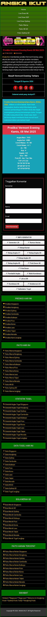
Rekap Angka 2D (24, 258)
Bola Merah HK (10, 508)
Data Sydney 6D (11, 488)
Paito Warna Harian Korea (14, 572)
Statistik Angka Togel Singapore (16, 404)
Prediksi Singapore (12, 304)
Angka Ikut (6, 57)
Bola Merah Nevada (12, 535)
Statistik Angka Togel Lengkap (16, 438)
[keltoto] (23, 41)
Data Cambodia (10, 461)
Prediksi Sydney (11, 311)
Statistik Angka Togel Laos (14, 428)
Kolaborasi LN (34, 284)
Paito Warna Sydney (12, 357)
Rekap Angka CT (14, 253)
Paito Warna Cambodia (13, 361)
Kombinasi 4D (13, 284)
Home (23, 9)
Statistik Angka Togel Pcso (14, 421)
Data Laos (8, 475)
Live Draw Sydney (23, 21)
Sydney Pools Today (15, 601)
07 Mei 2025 (8, 53)
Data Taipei (9, 478)
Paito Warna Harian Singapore (16, 551)
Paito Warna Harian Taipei (14, 578)
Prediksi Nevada (11, 334)
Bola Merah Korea (11, 525)
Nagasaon (13, 598)
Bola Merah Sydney (12, 511)
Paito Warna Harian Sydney (15, 558)
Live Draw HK (23, 13)
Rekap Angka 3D (35, 253)
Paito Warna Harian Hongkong (16, 555)
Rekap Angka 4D (14, 263)
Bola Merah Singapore (13, 505)
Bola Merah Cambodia (13, 515)
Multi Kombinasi (35, 273)
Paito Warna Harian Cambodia (16, 562)
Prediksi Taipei (10, 331)
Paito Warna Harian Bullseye (15, 565)
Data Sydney (9, 458)
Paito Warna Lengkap (12, 391)
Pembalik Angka (14, 273)
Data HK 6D (9, 485)
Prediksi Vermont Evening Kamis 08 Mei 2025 (23, 50)
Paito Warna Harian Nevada (15, 582)
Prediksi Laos (10, 328)
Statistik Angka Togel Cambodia (16, 414)
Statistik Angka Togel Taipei (15, 431)
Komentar (19, 53)
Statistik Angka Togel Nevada (15, 435)
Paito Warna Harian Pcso (14, 568)
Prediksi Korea (10, 324)
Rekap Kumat (24, 248)
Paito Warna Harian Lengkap (15, 585)
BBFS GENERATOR (24, 237)
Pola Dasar (24, 268)
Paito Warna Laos (11, 374)
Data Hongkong (10, 454)
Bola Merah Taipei (11, 532)
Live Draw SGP (23, 17)
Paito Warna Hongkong (13, 354)
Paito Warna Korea (11, 371)
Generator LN (14, 242)
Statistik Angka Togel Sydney (15, 411)
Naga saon (22, 598)
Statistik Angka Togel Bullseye (16, 418)
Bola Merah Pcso (11, 522)
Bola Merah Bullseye (12, 518)
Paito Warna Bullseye (12, 364)
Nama (7, 207)
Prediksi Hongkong (11, 307)
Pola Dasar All (34, 263)
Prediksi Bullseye (11, 317)
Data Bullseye (10, 465)
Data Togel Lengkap (12, 492)
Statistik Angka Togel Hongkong (16, 408)
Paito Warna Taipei (12, 378)
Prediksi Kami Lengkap (13, 338)
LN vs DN (24, 279)
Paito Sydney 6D (23, 33)
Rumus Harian (35, 242)
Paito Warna (23, 25)
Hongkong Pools (29, 601)
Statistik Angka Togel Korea (15, 425)
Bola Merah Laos (11, 528)
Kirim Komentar (12, 227)
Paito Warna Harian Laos (14, 575)
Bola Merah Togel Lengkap (14, 538)
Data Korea (9, 471)
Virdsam (5, 598)
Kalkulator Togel (24, 289)
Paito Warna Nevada (12, 381)
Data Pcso (8, 468)
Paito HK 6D (23, 29)
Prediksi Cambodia (12, 314)
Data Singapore (10, 451)
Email (7, 216)
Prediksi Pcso (10, 321)
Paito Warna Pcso (11, 368)
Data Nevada (9, 481)
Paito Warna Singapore (13, 351)
